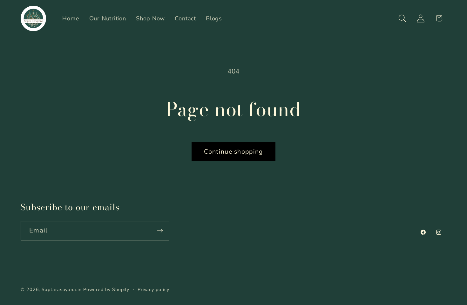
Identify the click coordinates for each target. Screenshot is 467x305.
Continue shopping (233, 151)
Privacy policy (153, 290)
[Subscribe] (160, 230)
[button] (403, 18)
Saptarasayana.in (62, 290)
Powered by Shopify (106, 290)
